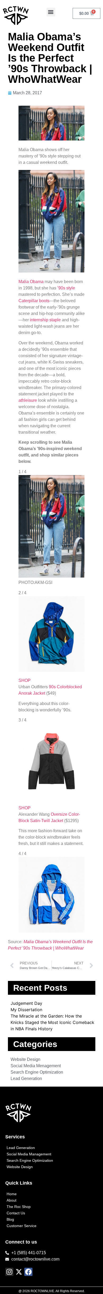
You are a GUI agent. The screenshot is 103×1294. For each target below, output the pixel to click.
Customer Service (21, 1226)
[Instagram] (9, 1272)
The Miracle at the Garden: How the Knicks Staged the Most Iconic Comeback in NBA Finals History (52, 1022)
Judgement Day (26, 1003)
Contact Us (16, 1213)
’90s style (66, 288)
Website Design (20, 1167)
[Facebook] (28, 1272)
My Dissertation (26, 1009)
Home (12, 1194)
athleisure (27, 400)
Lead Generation (21, 1148)
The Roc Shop (19, 1207)
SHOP (24, 680)
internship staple (45, 320)
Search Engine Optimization (30, 1160)
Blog (10, 1219)
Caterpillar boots (33, 300)
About (11, 1200)
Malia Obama (31, 281)
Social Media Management (29, 1154)
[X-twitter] (19, 1272)
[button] (50, 12)
